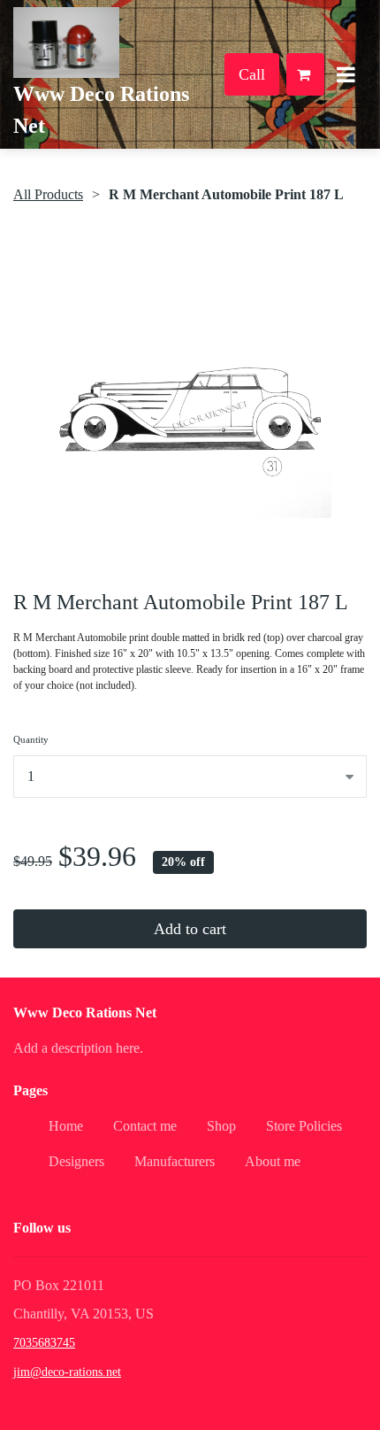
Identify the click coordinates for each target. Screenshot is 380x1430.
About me (272, 1161)
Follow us (42, 1227)
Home (66, 1125)
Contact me (145, 1125)
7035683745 (44, 1342)
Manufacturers (174, 1161)
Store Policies (304, 1125)
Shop (221, 1125)
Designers (76, 1161)
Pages (30, 1090)
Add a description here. (78, 1047)
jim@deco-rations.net (67, 1372)
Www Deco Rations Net (84, 1012)
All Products (48, 194)
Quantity (31, 739)
